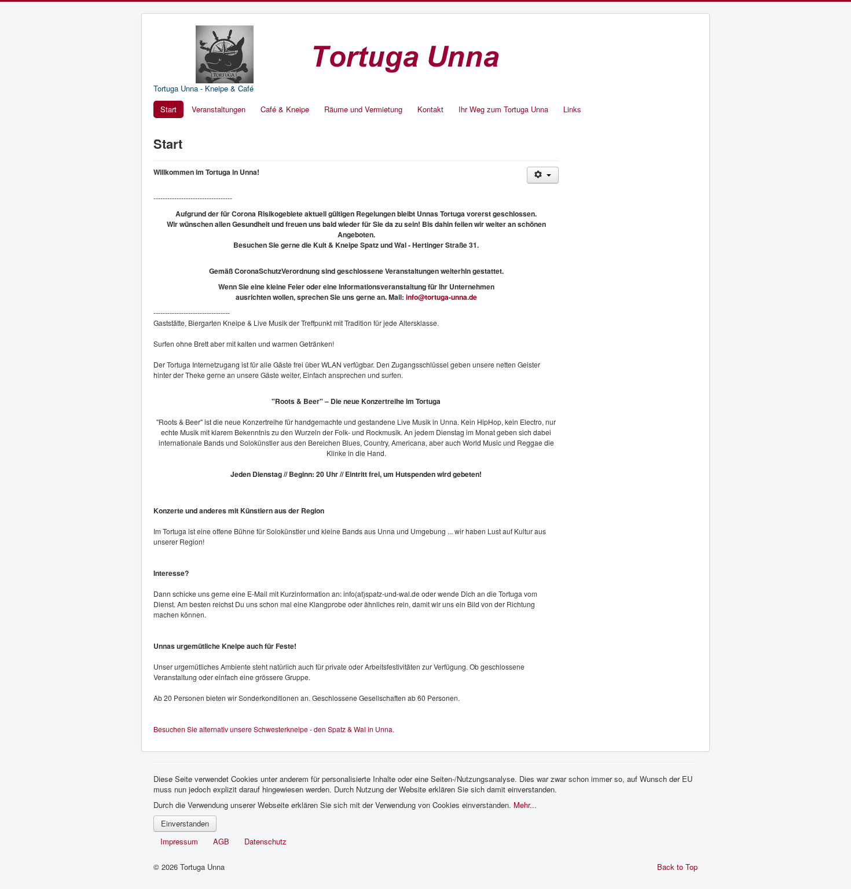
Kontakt (430, 109)
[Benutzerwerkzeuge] (543, 175)
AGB (221, 841)
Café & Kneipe (285, 109)
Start (168, 109)
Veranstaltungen (218, 109)
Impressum (179, 841)
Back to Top (677, 866)
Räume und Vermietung (363, 109)
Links (572, 109)
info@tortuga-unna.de (441, 297)
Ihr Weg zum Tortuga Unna (503, 109)
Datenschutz (265, 841)
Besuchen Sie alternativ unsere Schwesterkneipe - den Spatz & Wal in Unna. (273, 729)
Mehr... (525, 804)
